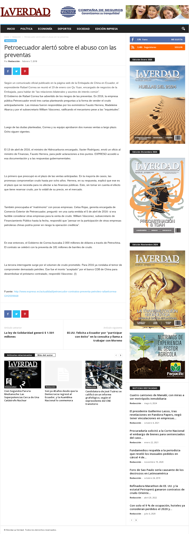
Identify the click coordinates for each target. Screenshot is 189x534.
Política (26, 28)
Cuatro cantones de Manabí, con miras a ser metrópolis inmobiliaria (157, 396)
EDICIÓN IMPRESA (106, 28)
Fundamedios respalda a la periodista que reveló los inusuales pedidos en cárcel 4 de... (155, 453)
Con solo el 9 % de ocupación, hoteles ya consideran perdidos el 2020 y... (157, 507)
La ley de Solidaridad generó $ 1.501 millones (29, 334)
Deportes (64, 28)
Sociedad (83, 28)
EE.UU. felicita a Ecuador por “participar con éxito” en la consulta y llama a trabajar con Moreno (94, 336)
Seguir (179, 47)
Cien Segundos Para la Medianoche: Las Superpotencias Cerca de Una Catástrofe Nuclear (21, 395)
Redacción (16, 37)
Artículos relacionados (19, 355)
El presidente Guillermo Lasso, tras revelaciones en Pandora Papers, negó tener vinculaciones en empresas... (155, 414)
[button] (183, 29)
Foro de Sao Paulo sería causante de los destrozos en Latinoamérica (157, 471)
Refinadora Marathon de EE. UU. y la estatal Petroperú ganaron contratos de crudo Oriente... (157, 489)
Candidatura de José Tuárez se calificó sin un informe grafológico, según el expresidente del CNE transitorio (103, 398)
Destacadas (10, 387)
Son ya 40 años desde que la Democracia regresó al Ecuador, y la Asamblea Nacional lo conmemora (61, 395)
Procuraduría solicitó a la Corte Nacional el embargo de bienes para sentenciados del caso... (157, 434)
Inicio (11, 28)
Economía (45, 28)
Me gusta (177, 39)
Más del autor (45, 355)
